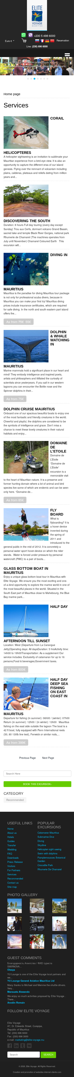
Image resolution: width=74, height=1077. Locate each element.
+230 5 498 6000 (44, 36)
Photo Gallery (22, 895)
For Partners (13, 870)
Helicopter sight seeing (49, 849)
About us (12, 832)
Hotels (10, 837)
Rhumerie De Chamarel (50, 869)
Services (12, 874)
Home (10, 828)
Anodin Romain (16, 1002)
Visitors (11, 866)
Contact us (13, 882)
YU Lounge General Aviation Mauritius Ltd (30, 980)
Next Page (48, 758)
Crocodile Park (45, 865)
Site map (12, 886)
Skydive (42, 845)
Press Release (15, 862)
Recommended (15, 800)
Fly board (56, 512)
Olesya (11, 969)
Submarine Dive (46, 836)
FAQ (9, 853)
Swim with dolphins (47, 853)
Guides (11, 841)
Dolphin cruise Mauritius (29, 409)
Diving (41, 841)
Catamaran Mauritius (48, 832)
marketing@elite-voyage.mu (29, 1039)
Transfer (11, 845)
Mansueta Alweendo (18, 991)
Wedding (11, 849)
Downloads (13, 857)
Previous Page (27, 758)
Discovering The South (27, 221)
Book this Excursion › (37, 784)
